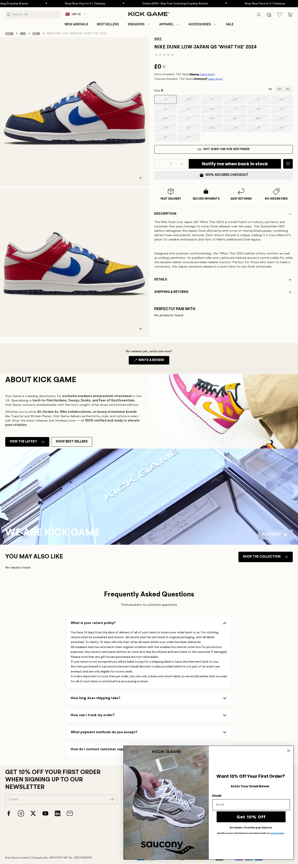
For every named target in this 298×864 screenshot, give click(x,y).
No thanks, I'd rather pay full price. (251, 828)
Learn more (207, 74)
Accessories (199, 24)
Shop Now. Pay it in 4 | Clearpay (63, 3)
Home (9, 33)
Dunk (36, 33)
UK (270, 89)
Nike (23, 33)
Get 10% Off (251, 816)
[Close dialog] (288, 750)
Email (216, 795)
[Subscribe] (111, 799)
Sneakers (136, 24)
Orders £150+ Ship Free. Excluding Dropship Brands (153, 3)
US (279, 89)
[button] (139, 24)
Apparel (166, 24)
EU (288, 89)
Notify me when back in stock (235, 164)
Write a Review (153, 361)
